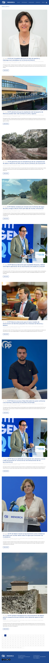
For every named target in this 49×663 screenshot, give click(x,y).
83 (40, 643)
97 (33, 645)
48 (38, 639)
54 (10, 641)
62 (30, 641)
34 (2, 639)
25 (23, 637)
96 (30, 645)
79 (30, 643)
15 (40, 635)
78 (28, 643)
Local (32, 61)
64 (35, 641)
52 (5, 641)
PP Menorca (9, 62)
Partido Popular (40, 61)
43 (25, 639)
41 (20, 639)
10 (28, 635)
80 (33, 643)
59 (23, 641)
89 (12, 645)
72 (12, 643)
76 (23, 643)
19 (7, 637)
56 (15, 641)
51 (2, 641)
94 (25, 645)
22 (15, 637)
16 (43, 635)
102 (2, 647)
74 (18, 643)
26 (25, 637)
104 (8, 647)
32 (40, 637)
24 (20, 637)
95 (28, 645)
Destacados (16, 61)
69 (5, 643)
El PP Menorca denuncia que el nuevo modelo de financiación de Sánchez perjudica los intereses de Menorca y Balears (23, 323)
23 (18, 637)
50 (43, 639)
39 (15, 639)
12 (33, 635)
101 (43, 645)
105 (10, 647)
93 (23, 645)
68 (2, 643)
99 (38, 645)
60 (25, 641)
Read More (6, 70)
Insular (26, 61)
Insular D (29, 61)
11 (30, 635)
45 (30, 639)
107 (15, 647)
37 (10, 639)
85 (2, 645)
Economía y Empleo (21, 61)
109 (20, 647)
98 (35, 645)
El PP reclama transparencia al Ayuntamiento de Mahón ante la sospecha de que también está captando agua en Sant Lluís (23, 617)
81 (35, 643)
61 (28, 641)
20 (10, 637)
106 (13, 647)
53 (7, 641)
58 (20, 641)
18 (5, 637)
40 (18, 639)
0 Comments (14, 62)
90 (15, 645)
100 (41, 645)
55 (12, 641)
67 (43, 641)
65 (38, 641)
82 (38, 643)
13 (35, 635)
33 (43, 637)
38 (12, 639)
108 (18, 647)
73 (15, 643)
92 (20, 645)
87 (7, 645)
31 (38, 637)
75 (20, 643)
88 (10, 645)
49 (40, 639)
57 (18, 641)
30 (35, 637)
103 (5, 647)
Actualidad (11, 61)
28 (30, 637)
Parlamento (36, 61)
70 (7, 643)
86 (5, 645)
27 (28, 637)
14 (38, 635)
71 (10, 643)
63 (33, 641)
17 (2, 637)
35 (5, 639)
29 (33, 637)
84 (43, 643)
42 (23, 639)
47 (35, 639)
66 (40, 641)
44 (28, 639)
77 (25, 643)
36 (7, 639)
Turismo (4, 62)
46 (33, 639)
